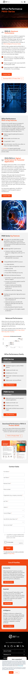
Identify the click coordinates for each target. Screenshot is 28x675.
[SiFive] (6, 2)
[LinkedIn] (14, 646)
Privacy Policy (11, 553)
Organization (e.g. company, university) (13, 495)
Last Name (6, 477)
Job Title (6, 501)
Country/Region (8, 513)
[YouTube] (18, 646)
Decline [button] (16, 672)
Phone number (7, 489)
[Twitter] (8, 646)
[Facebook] (5, 646)
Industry (6, 507)
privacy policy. (20, 665)
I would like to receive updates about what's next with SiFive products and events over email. (15, 536)
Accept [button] (11, 672)
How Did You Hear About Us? (11, 519)
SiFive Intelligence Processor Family (12, 44)
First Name (6, 471)
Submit (8, 548)
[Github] (12, 646)
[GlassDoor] (20, 646)
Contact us (5, 148)
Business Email (7, 483)
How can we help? (8, 525)
